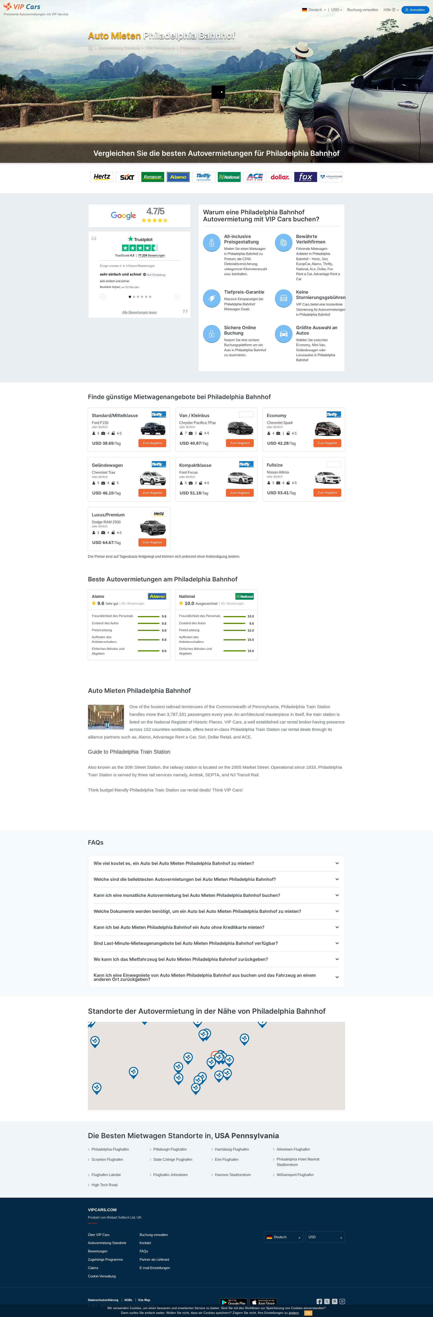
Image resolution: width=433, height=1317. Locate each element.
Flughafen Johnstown (170, 1175)
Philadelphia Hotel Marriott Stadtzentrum (298, 1162)
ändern (294, 1313)
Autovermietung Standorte (107, 1243)
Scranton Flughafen (107, 1159)
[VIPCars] (90, 48)
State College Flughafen (172, 1159)
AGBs (128, 1300)
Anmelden (417, 10)
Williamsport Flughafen (295, 1175)
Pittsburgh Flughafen (170, 1149)
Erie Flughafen (227, 1159)
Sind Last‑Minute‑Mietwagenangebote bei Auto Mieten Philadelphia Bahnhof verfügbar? (186, 943)
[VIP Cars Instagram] (342, 1302)
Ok (308, 1313)
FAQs (144, 1251)
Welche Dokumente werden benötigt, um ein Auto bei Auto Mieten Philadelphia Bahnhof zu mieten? (197, 911)
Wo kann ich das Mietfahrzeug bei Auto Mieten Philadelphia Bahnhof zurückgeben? (181, 959)
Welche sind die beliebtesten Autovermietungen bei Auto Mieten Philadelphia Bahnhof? (185, 879)
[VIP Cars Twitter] (327, 1302)
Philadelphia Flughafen (110, 1149)
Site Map (144, 1300)
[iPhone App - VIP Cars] (263, 1302)
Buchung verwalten (362, 10)
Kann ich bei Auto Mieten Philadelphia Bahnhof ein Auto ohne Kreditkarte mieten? (179, 927)
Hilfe (388, 10)
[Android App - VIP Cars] (233, 1302)
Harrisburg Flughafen (232, 1149)
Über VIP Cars (99, 1235)
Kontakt (145, 1243)
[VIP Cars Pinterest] (334, 1302)
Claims (93, 1268)
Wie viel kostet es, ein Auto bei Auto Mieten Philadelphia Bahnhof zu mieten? (174, 863)
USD (335, 10)
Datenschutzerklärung (103, 1300)
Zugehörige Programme (105, 1259)
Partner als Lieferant (154, 1259)
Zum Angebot (152, 443)
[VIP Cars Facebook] (319, 1302)
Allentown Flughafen (293, 1149)
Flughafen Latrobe (106, 1175)
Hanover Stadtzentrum (233, 1175)
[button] (195, 1089)
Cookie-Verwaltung (102, 1276)
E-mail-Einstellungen (155, 1268)
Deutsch (315, 10)
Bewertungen (97, 1251)
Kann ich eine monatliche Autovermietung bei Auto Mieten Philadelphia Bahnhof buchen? (187, 895)
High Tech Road (104, 1185)
